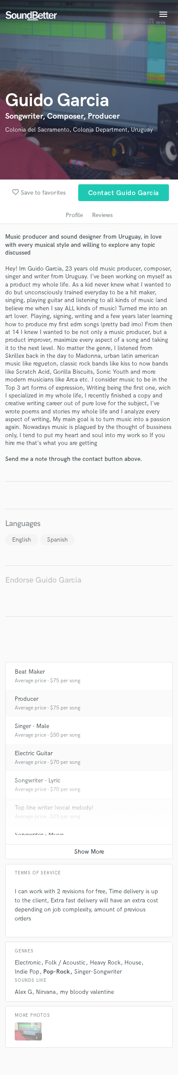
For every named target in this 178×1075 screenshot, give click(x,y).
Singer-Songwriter (98, 971)
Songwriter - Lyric (37, 780)
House (132, 962)
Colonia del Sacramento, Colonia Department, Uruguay (79, 129)
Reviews (102, 215)
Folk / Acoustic (65, 962)
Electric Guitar (34, 753)
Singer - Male (32, 726)
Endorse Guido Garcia (43, 580)
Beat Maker (30, 671)
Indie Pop (27, 971)
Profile (74, 215)
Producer (26, 699)
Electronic (28, 962)
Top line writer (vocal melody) (54, 807)
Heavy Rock (105, 962)
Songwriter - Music (39, 835)
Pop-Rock (56, 971)
